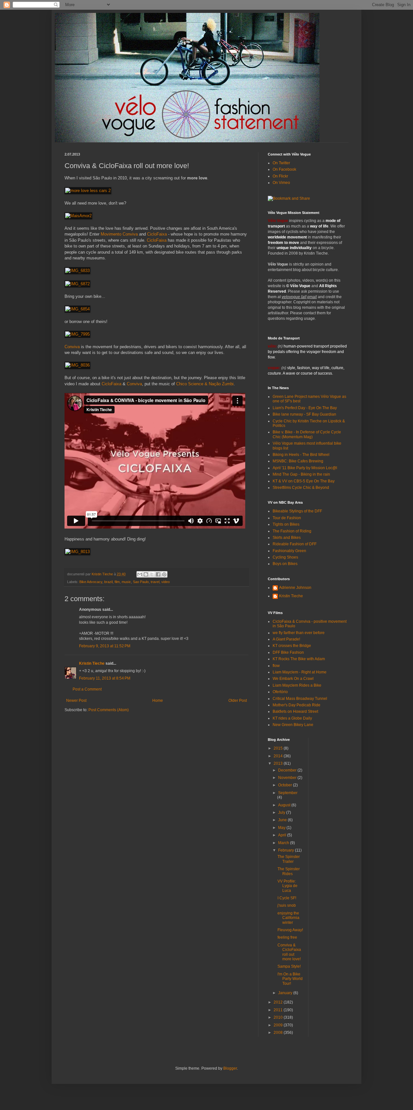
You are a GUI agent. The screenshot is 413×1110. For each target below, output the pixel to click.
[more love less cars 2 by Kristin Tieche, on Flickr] (88, 190)
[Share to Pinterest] (164, 574)
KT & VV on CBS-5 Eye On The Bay (304, 481)
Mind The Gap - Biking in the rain (301, 474)
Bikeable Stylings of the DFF (297, 511)
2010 (279, 1017)
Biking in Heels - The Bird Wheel (301, 454)
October (285, 785)
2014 (279, 756)
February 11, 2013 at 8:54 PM (104, 678)
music (126, 582)
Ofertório (280, 692)
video (165, 582)
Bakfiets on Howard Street (295, 711)
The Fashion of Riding (292, 531)
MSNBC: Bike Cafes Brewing (298, 461)
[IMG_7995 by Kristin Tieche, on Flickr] (77, 334)
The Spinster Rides (288, 871)
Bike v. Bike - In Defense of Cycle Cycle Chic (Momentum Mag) (307, 434)
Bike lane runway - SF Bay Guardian (304, 414)
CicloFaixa (157, 234)
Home (157, 700)
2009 (279, 1025)
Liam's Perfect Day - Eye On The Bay (305, 408)
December (287, 770)
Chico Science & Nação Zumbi (205, 383)
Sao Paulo (141, 582)
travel (155, 582)
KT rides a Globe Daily (292, 718)
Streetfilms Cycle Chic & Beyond (301, 487)
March (284, 843)
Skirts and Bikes (287, 537)
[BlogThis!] (146, 574)
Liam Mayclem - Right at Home (300, 672)
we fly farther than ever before (299, 633)
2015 (279, 748)
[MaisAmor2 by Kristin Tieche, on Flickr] (78, 215)
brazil (108, 582)
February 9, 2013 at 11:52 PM (104, 646)
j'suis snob (286, 905)
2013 (279, 763)
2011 (279, 1010)
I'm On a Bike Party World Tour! (290, 979)
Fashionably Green (289, 551)
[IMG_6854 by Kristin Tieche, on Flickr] (77, 309)
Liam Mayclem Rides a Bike (297, 685)
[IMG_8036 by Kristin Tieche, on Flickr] (77, 365)
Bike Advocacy (90, 582)
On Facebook (284, 169)
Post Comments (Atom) (108, 710)
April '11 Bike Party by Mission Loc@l (305, 468)
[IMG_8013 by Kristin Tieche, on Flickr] (77, 551)
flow (276, 665)
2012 (279, 1002)
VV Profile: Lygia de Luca (287, 886)
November (287, 777)
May (282, 827)
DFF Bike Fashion (288, 652)
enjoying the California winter (288, 918)
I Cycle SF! (286, 898)
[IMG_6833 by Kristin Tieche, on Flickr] (77, 270)
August (284, 805)
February (286, 850)
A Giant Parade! (286, 639)
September (287, 793)
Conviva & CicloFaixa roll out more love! (289, 952)
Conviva (72, 346)
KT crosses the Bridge (292, 645)
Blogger (230, 1068)
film (117, 582)
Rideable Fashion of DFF (295, 544)
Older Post (237, 700)
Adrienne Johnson (295, 587)
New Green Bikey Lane (293, 724)
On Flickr (280, 176)
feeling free (287, 937)
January (285, 993)
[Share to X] (152, 574)
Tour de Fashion (287, 518)
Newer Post (76, 700)
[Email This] (139, 574)
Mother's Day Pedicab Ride (296, 705)
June (283, 820)
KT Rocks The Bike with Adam (299, 659)
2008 (279, 1032)
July (282, 812)
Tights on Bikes (286, 524)
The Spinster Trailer (288, 858)
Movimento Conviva (119, 234)
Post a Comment (87, 689)
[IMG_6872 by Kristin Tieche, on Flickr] (77, 283)
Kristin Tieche (92, 663)
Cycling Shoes (285, 557)
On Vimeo (281, 182)
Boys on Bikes (285, 563)
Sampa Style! (289, 966)
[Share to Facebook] (158, 574)
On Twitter (281, 163)
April (282, 835)
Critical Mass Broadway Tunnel (300, 698)
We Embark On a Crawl (293, 678)
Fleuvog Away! (290, 930)
